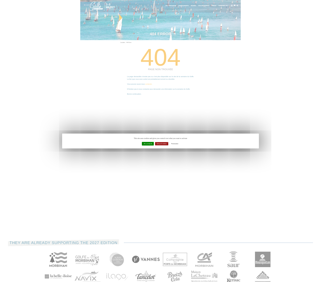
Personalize (174, 143)
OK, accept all (148, 143)
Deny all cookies (162, 143)
